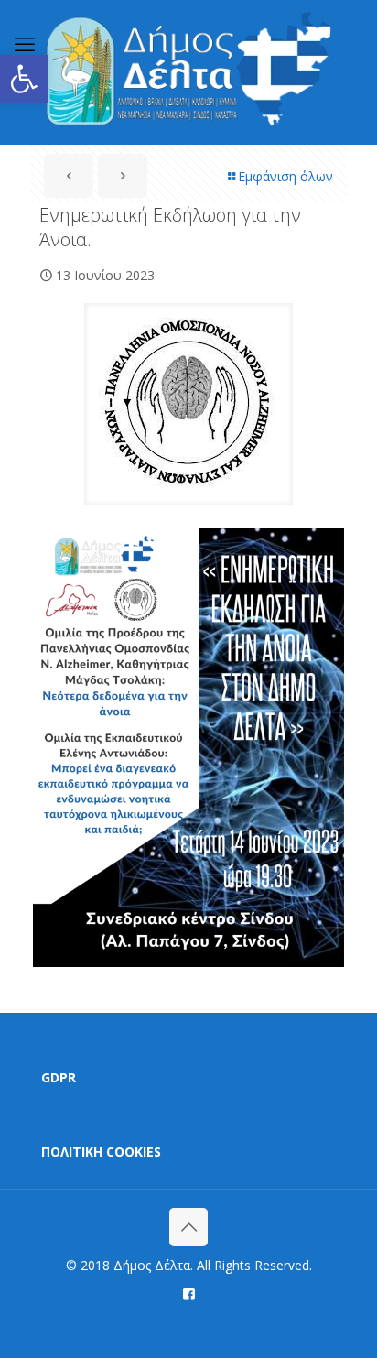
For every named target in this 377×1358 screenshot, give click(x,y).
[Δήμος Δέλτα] (188, 72)
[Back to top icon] (188, 1227)
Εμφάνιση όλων (285, 176)
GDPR (58, 1077)
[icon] (189, 1293)
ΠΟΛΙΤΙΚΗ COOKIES (101, 1151)
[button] (24, 79)
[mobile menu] (24, 43)
